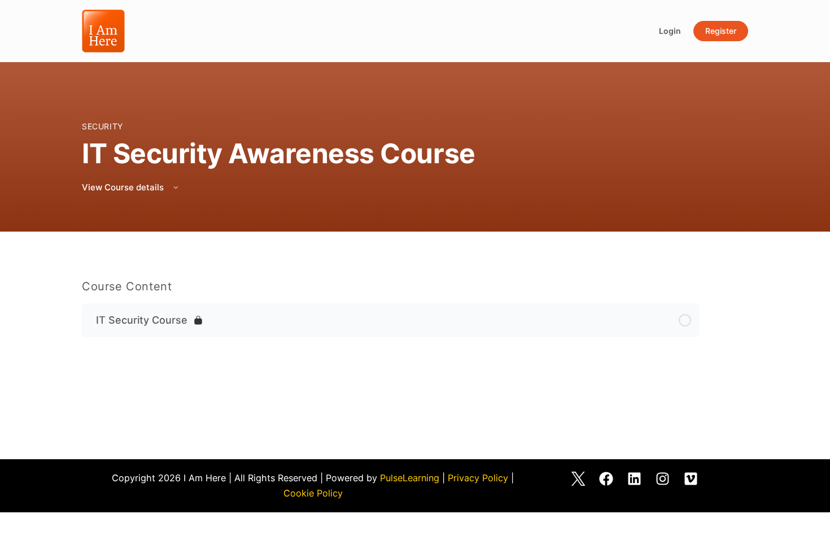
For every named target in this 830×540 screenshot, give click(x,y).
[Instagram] (663, 479)
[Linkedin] (635, 479)
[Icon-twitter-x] (578, 479)
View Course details (124, 187)
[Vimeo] (691, 479)
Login (670, 31)
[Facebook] (606, 479)
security (102, 126)
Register (720, 31)
